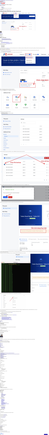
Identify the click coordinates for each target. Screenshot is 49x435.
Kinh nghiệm (1, 355)
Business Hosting (2, 400)
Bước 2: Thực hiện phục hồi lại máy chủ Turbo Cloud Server (6, 42)
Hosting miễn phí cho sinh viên (4, 402)
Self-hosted (5, 356)
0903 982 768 (4, 416)
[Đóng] (6, 358)
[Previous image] (1, 347)
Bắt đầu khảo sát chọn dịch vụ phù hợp (3, 387)
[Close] (0, 347)
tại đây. (11, 312)
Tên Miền (5, 4)
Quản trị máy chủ (2, 356)
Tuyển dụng (2, 404)
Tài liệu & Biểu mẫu (3, 395)
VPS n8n (2, 401)
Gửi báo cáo (3, 332)
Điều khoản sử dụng (3, 407)
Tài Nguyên (10, 4)
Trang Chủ (1, 4)
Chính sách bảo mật (3, 408)
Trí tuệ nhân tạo (1, 357)
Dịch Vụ (3, 4)
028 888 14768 (5, 414)
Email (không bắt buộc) (2, 330)
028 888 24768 (5, 314)
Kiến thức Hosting (2, 354)
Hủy (0, 332)
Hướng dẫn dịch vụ (2, 353)
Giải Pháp (7, 4)
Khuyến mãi (2, 396)
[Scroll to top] (0, 434)
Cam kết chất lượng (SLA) (3, 394)
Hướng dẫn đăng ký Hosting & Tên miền (5, 403)
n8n (0, 356)
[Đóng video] (0, 349)
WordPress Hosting (3, 399)
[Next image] (2, 347)
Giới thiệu (2, 393)
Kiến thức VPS (5, 354)
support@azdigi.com (3, 417)
